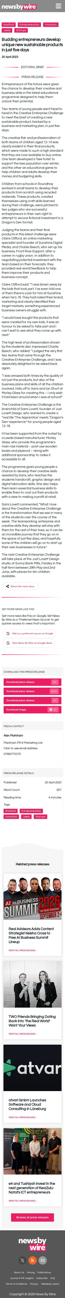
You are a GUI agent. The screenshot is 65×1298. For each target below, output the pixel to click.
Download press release (31, 682)
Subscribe (41, 1278)
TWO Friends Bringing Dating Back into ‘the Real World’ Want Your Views (32, 1021)
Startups (21, 30)
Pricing (31, 1272)
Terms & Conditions (16, 1284)
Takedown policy (50, 1284)
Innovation (51, 24)
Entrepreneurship (29, 24)
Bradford (8, 24)
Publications (44, 1272)
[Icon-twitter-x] (22, 1260)
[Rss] (32, 1260)
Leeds (6, 30)
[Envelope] (42, 1260)
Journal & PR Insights (21, 1278)
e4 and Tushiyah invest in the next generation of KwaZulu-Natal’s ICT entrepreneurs (32, 1188)
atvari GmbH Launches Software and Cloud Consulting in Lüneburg (27, 1104)
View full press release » (23, 950)
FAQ (52, 1278)
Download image (31, 709)
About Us (19, 1272)
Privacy (34, 1284)
